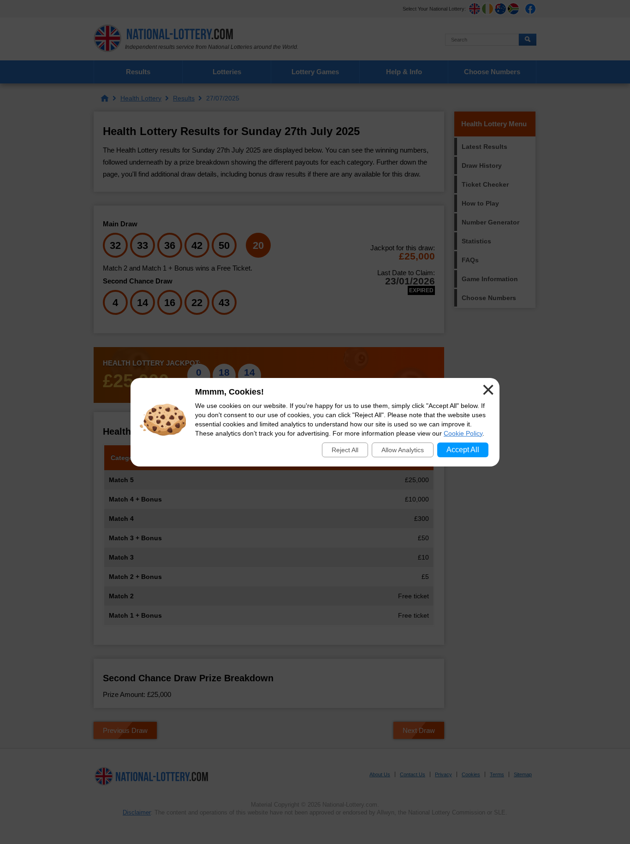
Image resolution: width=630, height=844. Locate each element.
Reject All (345, 450)
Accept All (462, 450)
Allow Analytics (402, 450)
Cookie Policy (463, 433)
